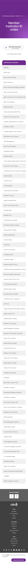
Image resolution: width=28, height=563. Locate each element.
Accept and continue (18, 560)
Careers (14, 528)
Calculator (14, 511)
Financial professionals (9, 16)
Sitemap (14, 532)
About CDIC (14, 524)
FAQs (14, 515)
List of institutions (14, 513)
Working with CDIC (14, 530)
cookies (7, 554)
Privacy (14, 545)
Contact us (14, 526)
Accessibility (14, 538)
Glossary (14, 518)
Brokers (18, 16)
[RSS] (24, 550)
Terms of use (14, 543)
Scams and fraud (14, 541)
